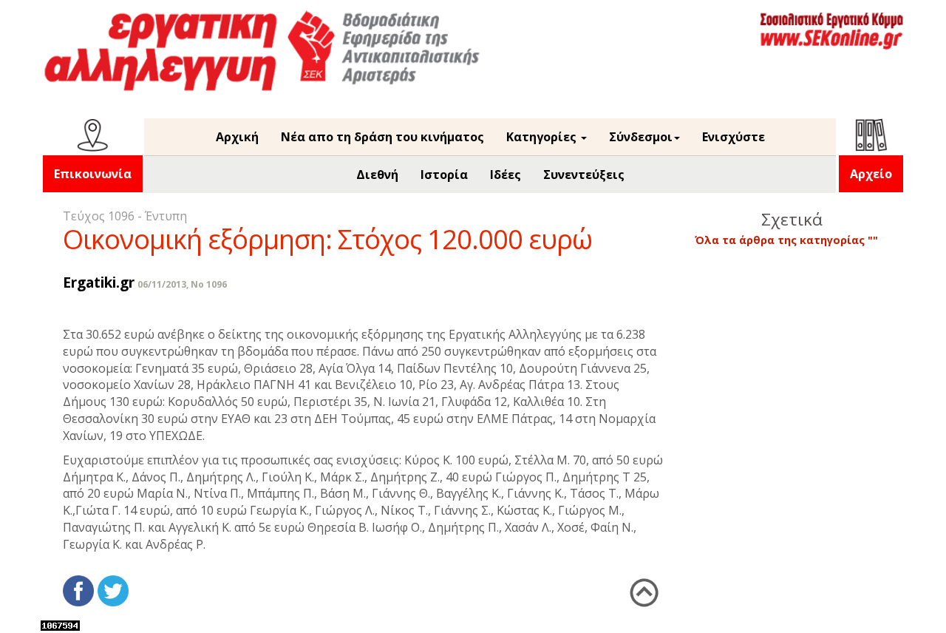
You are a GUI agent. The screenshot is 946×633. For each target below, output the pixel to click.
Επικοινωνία (93, 174)
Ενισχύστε (733, 137)
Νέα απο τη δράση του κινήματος (382, 137)
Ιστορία (444, 174)
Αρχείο (871, 174)
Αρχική (237, 137)
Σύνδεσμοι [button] (641, 137)
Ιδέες (505, 174)
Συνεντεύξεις (584, 174)
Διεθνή (377, 174)
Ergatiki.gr (99, 282)
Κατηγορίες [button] (542, 137)
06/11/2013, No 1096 (182, 284)
